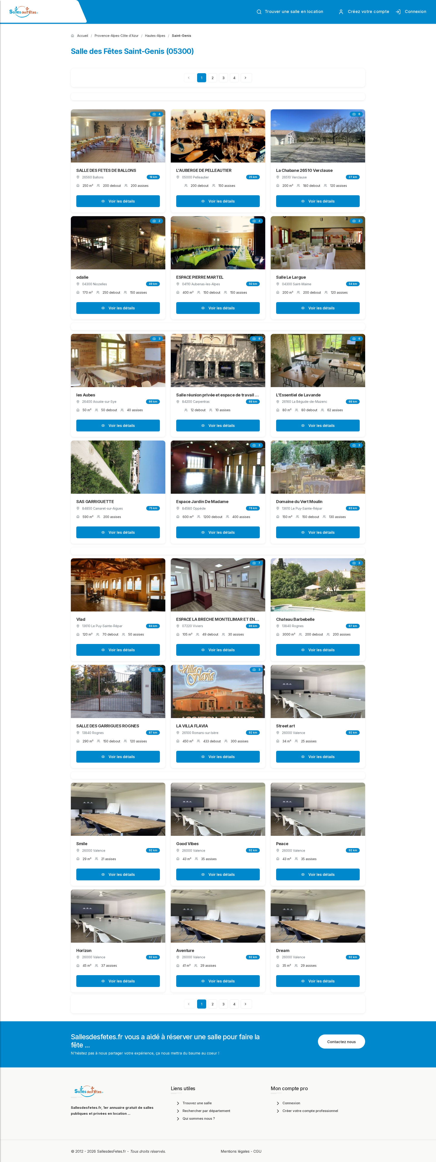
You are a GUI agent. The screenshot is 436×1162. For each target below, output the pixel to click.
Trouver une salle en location (293, 11)
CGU (257, 1151)
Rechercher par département (206, 1111)
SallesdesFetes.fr (112, 1151)
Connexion (414, 11)
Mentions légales (235, 1151)
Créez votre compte (367, 11)
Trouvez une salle (197, 1103)
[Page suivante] (246, 77)
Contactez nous (341, 1041)
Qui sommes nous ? (199, 1118)
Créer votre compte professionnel (310, 1111)
